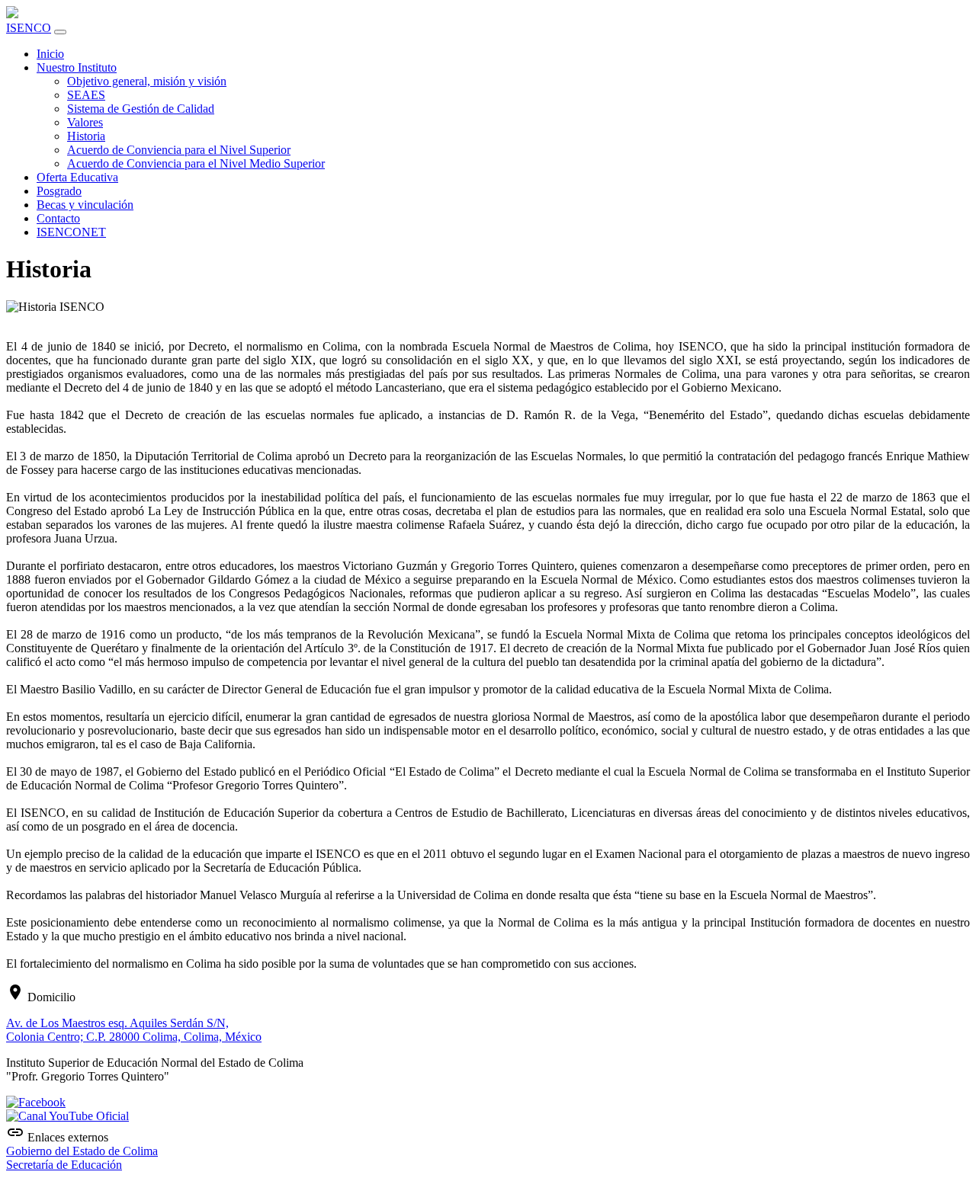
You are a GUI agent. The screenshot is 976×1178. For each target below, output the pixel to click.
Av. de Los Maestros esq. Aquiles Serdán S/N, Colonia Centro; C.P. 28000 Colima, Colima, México (134, 1029)
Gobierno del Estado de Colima (82, 1150)
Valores (85, 122)
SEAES (86, 94)
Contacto (58, 218)
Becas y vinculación (85, 204)
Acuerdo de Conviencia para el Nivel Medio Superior (196, 163)
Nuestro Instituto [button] (77, 67)
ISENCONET (71, 232)
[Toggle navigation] (60, 32)
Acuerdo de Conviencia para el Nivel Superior (179, 149)
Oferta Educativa (77, 177)
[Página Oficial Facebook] (36, 1102)
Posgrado (59, 190)
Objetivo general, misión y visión (146, 81)
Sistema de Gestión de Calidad (140, 108)
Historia (86, 136)
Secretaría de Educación (64, 1164)
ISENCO (28, 27)
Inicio (50, 53)
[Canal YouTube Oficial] (67, 1115)
